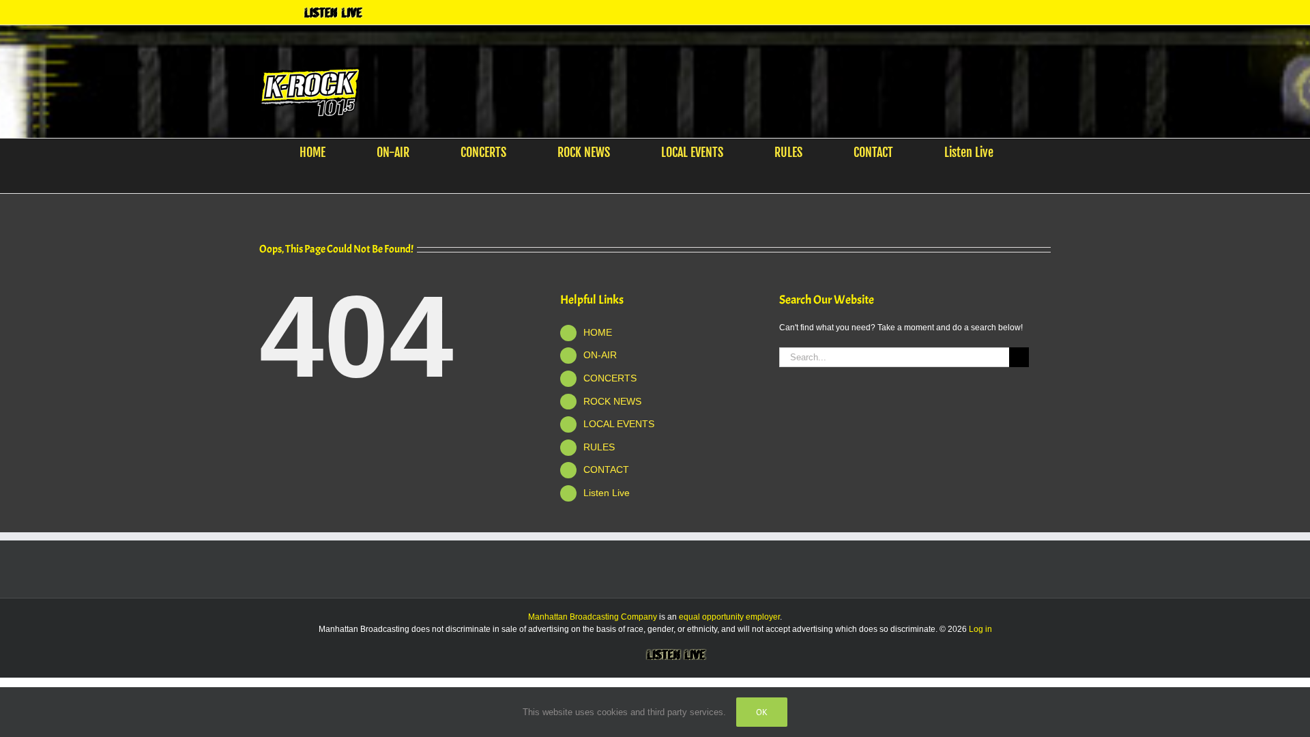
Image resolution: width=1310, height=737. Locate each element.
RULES (599, 447)
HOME (597, 332)
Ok (762, 712)
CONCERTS (610, 378)
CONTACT (606, 469)
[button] (646, 179)
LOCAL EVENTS (618, 423)
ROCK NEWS (612, 401)
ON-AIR (600, 354)
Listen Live (606, 492)
